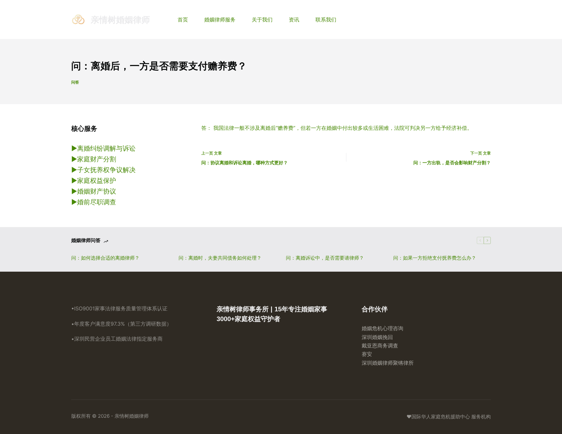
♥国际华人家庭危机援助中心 (438, 417)
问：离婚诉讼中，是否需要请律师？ (325, 258)
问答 (75, 82)
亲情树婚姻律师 (120, 20)
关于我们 (262, 19)
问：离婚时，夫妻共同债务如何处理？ (220, 258)
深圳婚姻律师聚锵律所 (388, 362)
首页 (183, 19)
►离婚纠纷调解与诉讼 (103, 148)
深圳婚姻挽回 (377, 337)
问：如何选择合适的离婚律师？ (105, 258)
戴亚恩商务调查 (380, 345)
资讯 (294, 19)
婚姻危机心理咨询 (382, 328)
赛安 (367, 354)
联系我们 (325, 19)
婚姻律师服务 (219, 19)
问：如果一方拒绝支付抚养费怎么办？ (434, 258)
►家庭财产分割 (93, 159)
